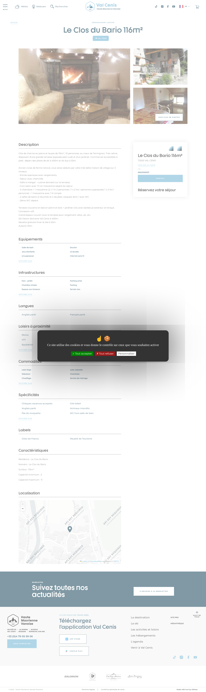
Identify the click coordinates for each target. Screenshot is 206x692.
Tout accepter (83, 353)
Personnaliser (126, 353)
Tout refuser (106, 353)
